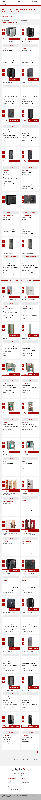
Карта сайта (10, 788)
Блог (9, 785)
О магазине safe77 (11, 783)
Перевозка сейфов (25, 782)
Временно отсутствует (11, 212)
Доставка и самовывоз (26, 783)
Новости (9, 782)
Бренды (9, 781)
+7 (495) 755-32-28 (34, 1)
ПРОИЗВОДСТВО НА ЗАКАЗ (25, 770)
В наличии (11, 45)
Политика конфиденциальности (14, 789)
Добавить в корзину (14, 38)
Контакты (10, 786)
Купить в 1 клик (5, 39)
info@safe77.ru (19, 775)
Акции (23, 781)
